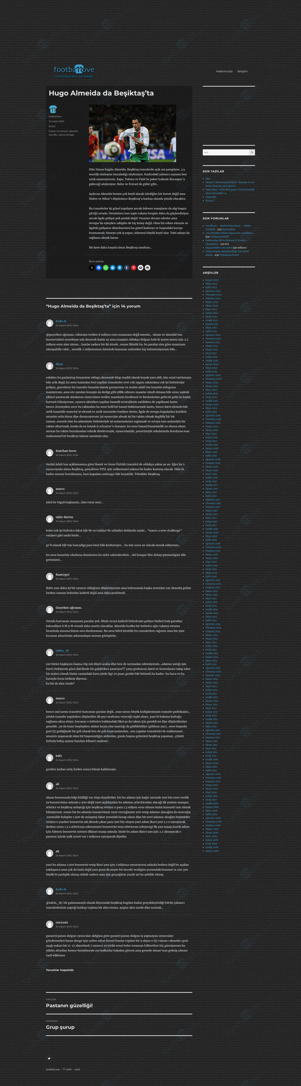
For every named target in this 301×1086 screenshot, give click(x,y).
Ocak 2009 (211, 843)
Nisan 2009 (212, 832)
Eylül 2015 (211, 576)
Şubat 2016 (212, 565)
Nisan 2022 (212, 305)
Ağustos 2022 (213, 291)
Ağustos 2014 (213, 624)
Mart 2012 (211, 708)
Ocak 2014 (211, 649)
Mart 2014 (211, 642)
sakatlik (73, 131)
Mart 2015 (211, 598)
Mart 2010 (211, 792)
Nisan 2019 (212, 430)
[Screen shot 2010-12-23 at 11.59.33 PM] (139, 133)
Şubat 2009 (212, 840)
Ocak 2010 (211, 799)
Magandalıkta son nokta (219, 247)
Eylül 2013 (211, 664)
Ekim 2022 (211, 283)
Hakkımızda (224, 71)
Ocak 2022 (211, 316)
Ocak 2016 (211, 569)
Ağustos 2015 (213, 580)
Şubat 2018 (212, 477)
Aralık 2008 (212, 847)
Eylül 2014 (211, 620)
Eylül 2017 (211, 496)
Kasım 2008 (212, 851)
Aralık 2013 (212, 653)
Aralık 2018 (212, 444)
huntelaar (62, 131)
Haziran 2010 (213, 781)
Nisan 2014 (212, 638)
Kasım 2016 (212, 532)
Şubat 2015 (212, 602)
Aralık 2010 (212, 759)
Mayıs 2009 (212, 829)
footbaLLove (53, 1069)
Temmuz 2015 (213, 583)
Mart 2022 (211, 309)
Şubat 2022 (212, 313)
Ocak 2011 (211, 755)
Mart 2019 (211, 433)
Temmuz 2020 (214, 378)
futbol (52, 131)
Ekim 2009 (212, 810)
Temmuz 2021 (213, 338)
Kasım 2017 (212, 488)
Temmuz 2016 (213, 547)
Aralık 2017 (212, 485)
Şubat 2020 (212, 393)
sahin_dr (62, 650)
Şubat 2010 (212, 796)
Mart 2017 (211, 518)
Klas (208, 178)
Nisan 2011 (211, 744)
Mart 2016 (211, 561)
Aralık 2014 (212, 609)
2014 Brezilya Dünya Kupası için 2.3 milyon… (230, 233)
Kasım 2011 (212, 722)
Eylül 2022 (211, 287)
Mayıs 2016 (212, 554)
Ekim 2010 (211, 766)
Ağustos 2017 (213, 499)
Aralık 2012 (212, 697)
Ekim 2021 (211, 327)
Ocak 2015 (211, 605)
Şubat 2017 (212, 521)
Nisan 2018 (212, 470)
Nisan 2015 (212, 594)
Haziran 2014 (213, 631)
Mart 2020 (211, 389)
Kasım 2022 (212, 280)
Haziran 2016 (213, 550)
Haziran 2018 (213, 463)
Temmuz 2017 (213, 503)
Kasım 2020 (212, 364)
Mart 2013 (211, 686)
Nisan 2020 (212, 386)
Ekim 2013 (211, 660)
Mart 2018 (211, 474)
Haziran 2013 (213, 675)
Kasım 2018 (212, 448)
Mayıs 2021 (212, 346)
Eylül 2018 (211, 455)
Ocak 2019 (211, 441)
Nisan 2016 (212, 558)
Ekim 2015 (211, 572)
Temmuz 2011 (213, 733)
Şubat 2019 (212, 437)
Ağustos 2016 (213, 543)
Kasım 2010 (212, 763)
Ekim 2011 (211, 726)
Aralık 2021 (212, 320)
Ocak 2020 (211, 397)
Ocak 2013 (211, 693)
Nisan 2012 (212, 704)
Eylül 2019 (211, 411)
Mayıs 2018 (212, 466)
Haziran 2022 (213, 298)
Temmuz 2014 (213, 627)
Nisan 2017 (212, 514)
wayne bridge (66, 134)
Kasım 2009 (212, 807)
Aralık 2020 (212, 360)
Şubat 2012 (212, 711)
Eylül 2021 (211, 331)
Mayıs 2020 (212, 382)
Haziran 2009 (213, 825)
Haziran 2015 (213, 587)
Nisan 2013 (212, 682)
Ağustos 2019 (213, 415)
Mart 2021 (211, 353)
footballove (55, 116)
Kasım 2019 (212, 404)
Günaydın (211, 197)
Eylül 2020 (211, 371)
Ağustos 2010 (213, 774)
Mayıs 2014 (212, 635)
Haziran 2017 (213, 507)
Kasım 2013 (212, 657)
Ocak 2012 (211, 715)
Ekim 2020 (211, 367)
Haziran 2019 (213, 422)
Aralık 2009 (212, 803)
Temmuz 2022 (214, 294)
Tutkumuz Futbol (229, 255)
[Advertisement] (151, 33)
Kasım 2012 (212, 700)
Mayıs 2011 (212, 741)
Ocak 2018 (211, 481)
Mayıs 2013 (212, 679)
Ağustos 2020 (213, 375)
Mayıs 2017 (212, 510)
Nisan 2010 (212, 788)
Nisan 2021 (212, 349)
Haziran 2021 (213, 342)
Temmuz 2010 (213, 777)
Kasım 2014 (212, 613)
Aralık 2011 (212, 719)
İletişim (242, 71)
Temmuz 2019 (213, 419)
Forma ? (210, 200)
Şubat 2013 (211, 690)
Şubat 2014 (212, 646)
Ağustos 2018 (213, 459)
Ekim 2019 (211, 408)
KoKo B (61, 321)
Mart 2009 (211, 836)
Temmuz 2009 (214, 821)
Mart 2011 (211, 748)
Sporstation (228, 229)
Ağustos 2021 (213, 335)
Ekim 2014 (211, 616)
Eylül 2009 (211, 814)
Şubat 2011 (211, 752)
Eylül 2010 (211, 770)
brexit (52, 126)
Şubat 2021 (212, 356)
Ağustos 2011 (213, 730)
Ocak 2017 (211, 525)
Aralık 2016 (212, 528)
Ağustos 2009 (213, 818)
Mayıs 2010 (212, 785)
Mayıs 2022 (212, 302)
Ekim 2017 (211, 492)
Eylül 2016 (211, 539)
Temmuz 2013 (213, 671)
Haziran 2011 (213, 737)
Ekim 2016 (211, 536)
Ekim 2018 (211, 452)
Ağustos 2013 (213, 668)
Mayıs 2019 (212, 426)
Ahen (59, 364)
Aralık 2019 (212, 400)
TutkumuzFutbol (219, 236)
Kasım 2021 (212, 324)
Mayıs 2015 (212, 591)
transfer (53, 134)
